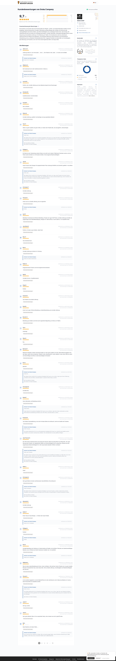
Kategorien (51, 659)
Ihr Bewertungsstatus (42, 659)
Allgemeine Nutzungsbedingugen (63, 659)
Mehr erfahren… (92, 95)
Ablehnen (98, 658)
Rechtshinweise (80, 659)
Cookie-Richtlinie (105, 658)
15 (52, 643)
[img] (38, 26)
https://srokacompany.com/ (84, 32)
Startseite (34, 659)
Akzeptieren (91, 658)
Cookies (74, 659)
